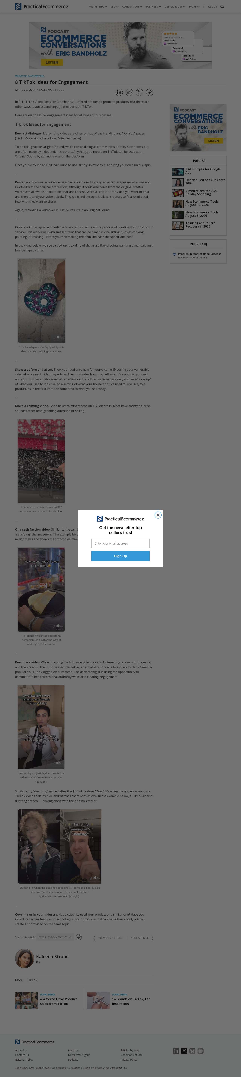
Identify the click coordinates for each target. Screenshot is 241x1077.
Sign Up (120, 556)
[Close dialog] (158, 515)
